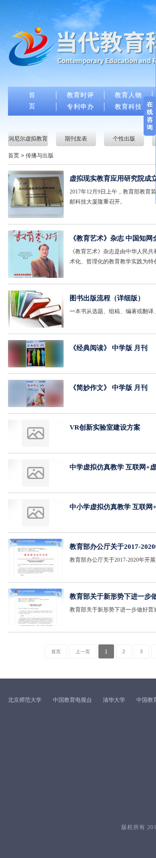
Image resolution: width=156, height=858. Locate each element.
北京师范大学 (25, 700)
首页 (13, 155)
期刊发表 (76, 138)
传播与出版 (40, 155)
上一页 (83, 651)
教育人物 (128, 95)
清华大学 (114, 700)
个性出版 (124, 138)
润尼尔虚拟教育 (28, 138)
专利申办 (80, 106)
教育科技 (128, 106)
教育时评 (80, 95)
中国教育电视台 (72, 700)
